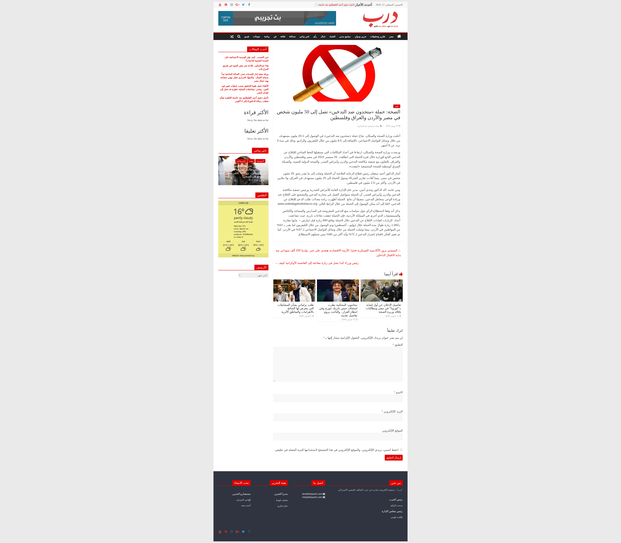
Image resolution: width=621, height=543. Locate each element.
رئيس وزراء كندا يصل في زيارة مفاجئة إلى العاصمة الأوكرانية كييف (317, 263)
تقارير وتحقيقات (377, 36)
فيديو (247, 36)
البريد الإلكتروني (392, 411)
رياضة (267, 36)
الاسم (398, 392)
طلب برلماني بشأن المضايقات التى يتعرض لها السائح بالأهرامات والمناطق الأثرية (296, 308)
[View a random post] (231, 36)
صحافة (292, 36)
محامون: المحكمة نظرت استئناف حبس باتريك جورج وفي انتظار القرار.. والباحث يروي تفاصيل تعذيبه (338, 310)
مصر (391, 36)
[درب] (399, 36)
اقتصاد (332, 36)
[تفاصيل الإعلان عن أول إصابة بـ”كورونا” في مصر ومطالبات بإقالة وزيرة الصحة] (382, 281)
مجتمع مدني (345, 36)
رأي (315, 36)
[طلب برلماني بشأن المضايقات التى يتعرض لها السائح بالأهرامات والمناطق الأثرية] (294, 281)
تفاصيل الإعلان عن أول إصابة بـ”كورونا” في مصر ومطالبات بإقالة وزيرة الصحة (383, 308)
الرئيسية (260, 161)
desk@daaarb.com (312, 493)
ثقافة (282, 36)
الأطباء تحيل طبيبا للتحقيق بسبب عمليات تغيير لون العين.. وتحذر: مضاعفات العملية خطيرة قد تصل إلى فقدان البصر (244, 89)
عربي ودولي (360, 36)
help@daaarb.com (312, 497)
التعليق (398, 344)
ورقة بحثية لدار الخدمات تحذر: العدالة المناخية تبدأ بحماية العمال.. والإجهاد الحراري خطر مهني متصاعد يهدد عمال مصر (244, 77)
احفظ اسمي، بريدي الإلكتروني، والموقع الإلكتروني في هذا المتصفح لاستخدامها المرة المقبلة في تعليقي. (336, 449)
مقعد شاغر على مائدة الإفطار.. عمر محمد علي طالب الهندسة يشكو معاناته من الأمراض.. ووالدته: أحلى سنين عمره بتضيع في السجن (242, 171)
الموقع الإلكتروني (392, 430)
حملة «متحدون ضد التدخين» (368, 126)
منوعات (256, 36)
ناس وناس (304, 36)
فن (275, 36)
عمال (323, 36)
